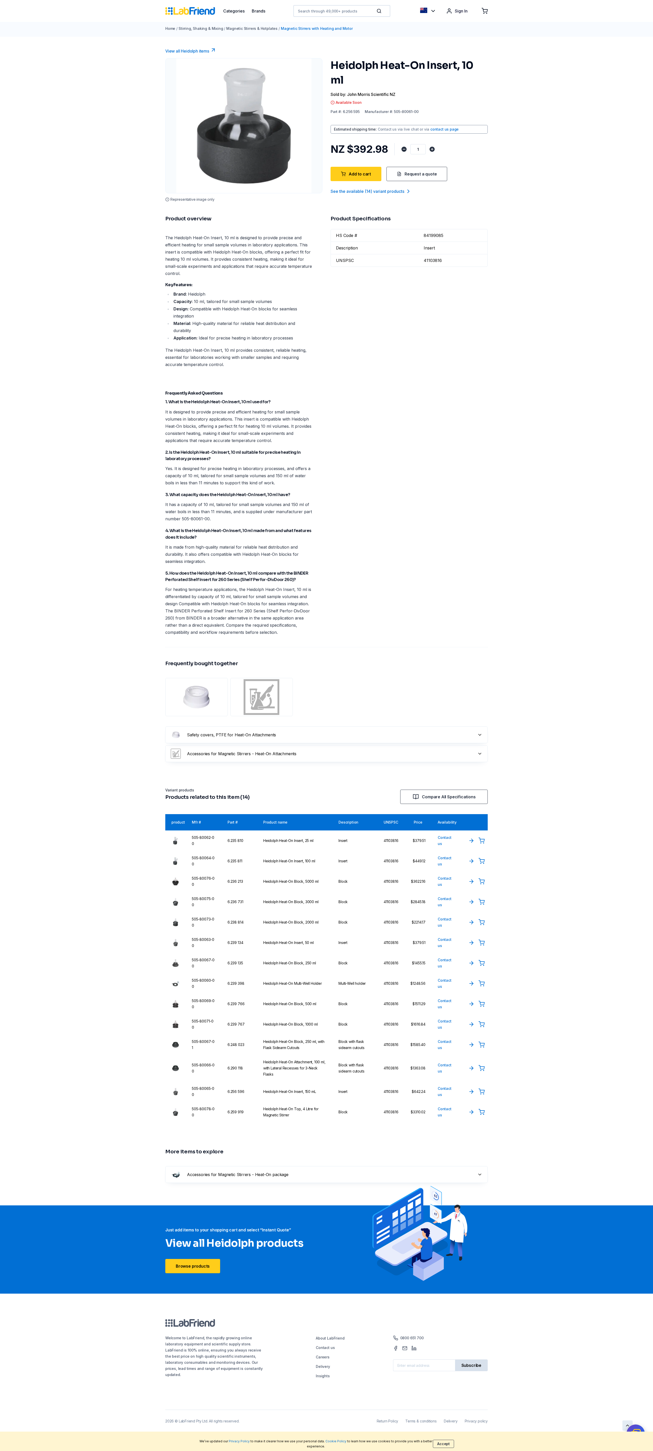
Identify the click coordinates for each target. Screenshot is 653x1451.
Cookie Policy (336, 1441)
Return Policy (387, 1421)
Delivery (323, 1366)
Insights (323, 1376)
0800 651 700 (412, 1338)
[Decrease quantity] (404, 149)
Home (170, 28)
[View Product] (471, 841)
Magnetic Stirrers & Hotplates (252, 28)
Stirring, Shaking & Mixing (201, 28)
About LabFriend (330, 1338)
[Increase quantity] (432, 149)
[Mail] (404, 1348)
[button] (380, 11)
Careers (323, 1357)
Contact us (325, 1347)
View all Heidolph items (187, 51)
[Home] (194, 11)
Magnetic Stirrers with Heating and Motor (317, 28)
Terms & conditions (421, 1421)
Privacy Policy (239, 1441)
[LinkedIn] (414, 1348)
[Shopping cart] (485, 11)
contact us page (444, 129)
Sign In (461, 11)
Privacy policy (476, 1421)
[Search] (379, 11)
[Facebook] (395, 1348)
